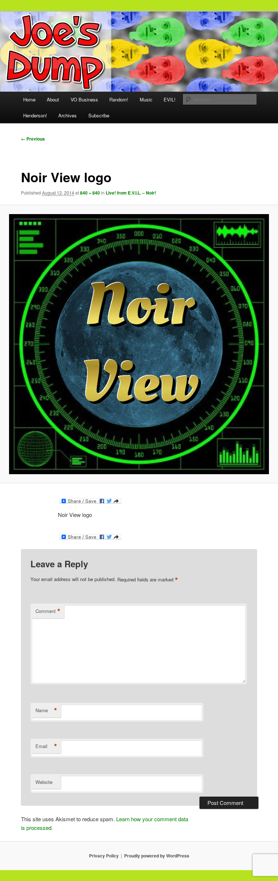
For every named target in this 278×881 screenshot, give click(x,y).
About (53, 99)
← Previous (33, 138)
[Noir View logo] (139, 344)
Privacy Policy (104, 855)
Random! (118, 99)
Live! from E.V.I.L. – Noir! (131, 192)
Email (46, 746)
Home (29, 99)
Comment (47, 611)
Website (43, 781)
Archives (67, 115)
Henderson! (35, 115)
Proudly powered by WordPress (156, 855)
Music (146, 99)
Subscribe (98, 115)
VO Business (84, 99)
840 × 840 (90, 192)
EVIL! (170, 99)
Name (46, 710)
